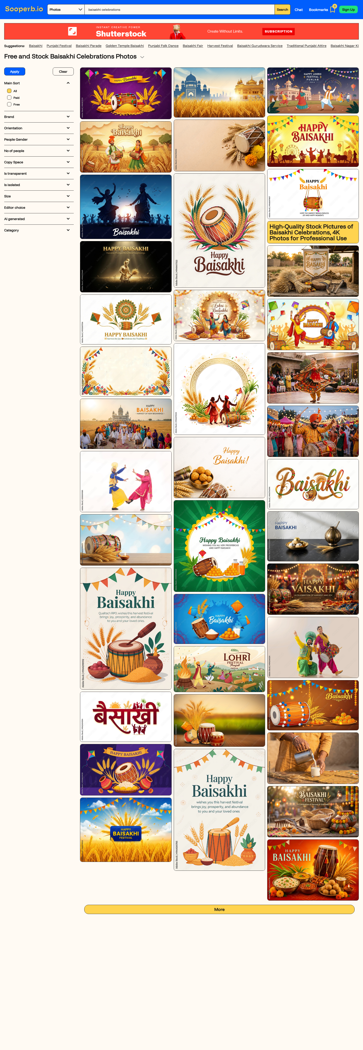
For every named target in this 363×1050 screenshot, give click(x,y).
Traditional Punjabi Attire (306, 45)
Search (282, 9)
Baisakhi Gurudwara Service (260, 45)
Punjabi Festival (59, 45)
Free (16, 104)
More (219, 909)
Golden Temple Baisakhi (125, 45)
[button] (348, 9)
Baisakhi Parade (88, 45)
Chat (299, 9)
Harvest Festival (220, 45)
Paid (16, 98)
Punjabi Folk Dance (163, 45)
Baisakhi (35, 45)
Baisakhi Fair (193, 45)
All (15, 91)
